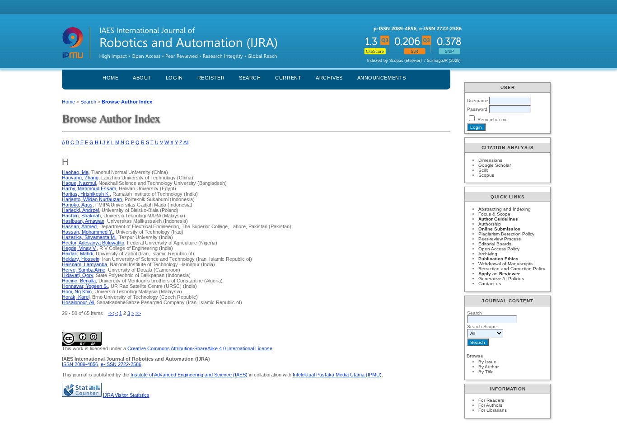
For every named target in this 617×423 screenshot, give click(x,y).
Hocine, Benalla (79, 280)
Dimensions (490, 160)
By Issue (487, 361)
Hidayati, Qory (77, 275)
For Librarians (492, 410)
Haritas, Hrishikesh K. (86, 194)
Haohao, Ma (75, 172)
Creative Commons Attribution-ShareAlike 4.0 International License (199, 348)
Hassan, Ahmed (79, 226)
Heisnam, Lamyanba (84, 264)
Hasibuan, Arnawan (83, 221)
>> (138, 313)
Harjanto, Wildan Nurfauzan (92, 199)
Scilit (483, 170)
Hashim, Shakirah (81, 215)
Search (250, 77)
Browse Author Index (127, 101)
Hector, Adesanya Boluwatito (93, 242)
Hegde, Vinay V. (79, 248)
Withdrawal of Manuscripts (505, 263)
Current (288, 77)
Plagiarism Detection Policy (506, 233)
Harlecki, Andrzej (80, 210)
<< (111, 313)
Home (110, 77)
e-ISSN (121, 364)
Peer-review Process (499, 238)
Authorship (489, 223)
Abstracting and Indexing (504, 209)
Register (210, 77)
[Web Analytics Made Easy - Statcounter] (82, 395)
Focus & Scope (494, 214)
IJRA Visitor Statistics (126, 395)
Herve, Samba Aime (83, 270)
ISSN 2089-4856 (80, 364)
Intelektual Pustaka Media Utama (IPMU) (337, 374)
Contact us (489, 283)
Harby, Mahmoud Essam (89, 188)
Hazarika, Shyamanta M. (89, 237)
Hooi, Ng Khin (77, 291)
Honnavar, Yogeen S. (85, 286)
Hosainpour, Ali (78, 302)
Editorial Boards (494, 243)
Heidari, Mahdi (77, 253)
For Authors (490, 405)
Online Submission (499, 228)
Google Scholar (494, 165)
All (185, 142)
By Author (488, 366)
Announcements (381, 77)
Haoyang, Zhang (80, 177)
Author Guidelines (498, 218)
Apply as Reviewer (499, 273)
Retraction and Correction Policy (511, 268)
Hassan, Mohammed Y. (87, 232)
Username (477, 100)
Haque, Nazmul (79, 183)
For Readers (491, 400)
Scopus (486, 175)
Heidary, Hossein (80, 259)
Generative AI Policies (501, 278)
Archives (329, 77)
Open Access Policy (498, 248)
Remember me (492, 119)
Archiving (487, 253)
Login (174, 77)
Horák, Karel (75, 297)
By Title (486, 371)
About (142, 77)
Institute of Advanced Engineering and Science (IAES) (189, 374)
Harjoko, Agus (77, 204)
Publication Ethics (498, 258)
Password (477, 109)
